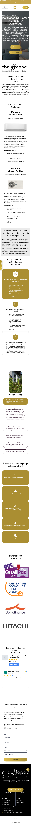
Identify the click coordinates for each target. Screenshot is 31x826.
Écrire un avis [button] (13, 664)
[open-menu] (15, 7)
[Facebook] (15, 819)
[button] (15, 52)
